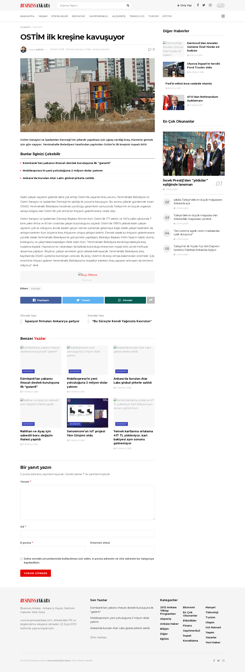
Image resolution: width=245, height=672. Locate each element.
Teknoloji (137, 16)
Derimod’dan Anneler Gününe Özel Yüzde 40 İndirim (203, 46)
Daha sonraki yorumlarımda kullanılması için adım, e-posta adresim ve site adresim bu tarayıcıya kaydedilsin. (89, 560)
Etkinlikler (59, 16)
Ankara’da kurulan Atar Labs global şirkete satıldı (58, 178)
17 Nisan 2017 (195, 105)
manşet (35, 288)
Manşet (211, 607)
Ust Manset (213, 627)
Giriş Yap (186, 5)
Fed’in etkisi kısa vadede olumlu (189, 83)
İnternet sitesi (100, 542)
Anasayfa (27, 16)
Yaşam (43, 16)
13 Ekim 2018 (57, 49)
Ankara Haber (169, 623)
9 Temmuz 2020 (30, 391)
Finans (187, 625)
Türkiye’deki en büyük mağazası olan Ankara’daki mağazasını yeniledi (196, 217)
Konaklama (190, 640)
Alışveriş (119, 16)
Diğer (164, 633)
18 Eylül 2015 (174, 88)
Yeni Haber (213, 642)
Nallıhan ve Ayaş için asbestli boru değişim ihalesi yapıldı (36, 435)
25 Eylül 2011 (195, 55)
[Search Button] (128, 5)
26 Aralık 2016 (196, 72)
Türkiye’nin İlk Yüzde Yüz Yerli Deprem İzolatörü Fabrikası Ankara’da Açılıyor (196, 248)
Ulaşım (210, 622)
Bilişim (164, 628)
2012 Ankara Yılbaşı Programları (168, 610)
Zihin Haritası (98, 637)
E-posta (26, 542)
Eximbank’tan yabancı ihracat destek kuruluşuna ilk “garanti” (67, 163)
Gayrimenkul (98, 16)
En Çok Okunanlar (190, 614)
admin (40, 49)
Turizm (154, 16)
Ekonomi (78, 16)
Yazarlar (211, 637)
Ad (23, 526)
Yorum (26, 481)
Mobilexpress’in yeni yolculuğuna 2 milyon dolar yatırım (63, 170)
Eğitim (167, 16)
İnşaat (187, 635)
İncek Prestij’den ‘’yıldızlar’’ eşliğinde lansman (185, 182)
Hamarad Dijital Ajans (58, 660)
